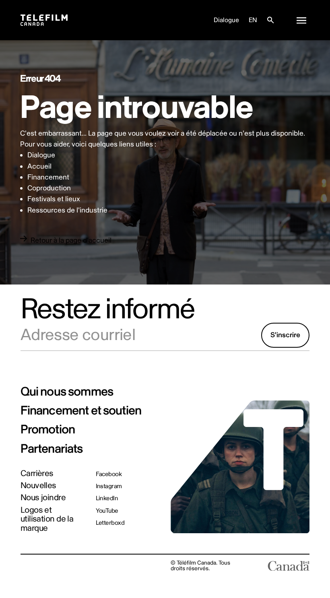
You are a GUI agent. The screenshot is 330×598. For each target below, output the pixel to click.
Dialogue (226, 20)
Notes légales (38, 565)
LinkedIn (107, 498)
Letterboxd (110, 523)
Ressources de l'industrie (67, 210)
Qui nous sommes (67, 391)
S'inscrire (285, 335)
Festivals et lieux (53, 199)
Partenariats (52, 448)
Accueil (39, 166)
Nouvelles (38, 486)
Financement (48, 177)
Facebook (109, 474)
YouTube (107, 510)
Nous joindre (43, 498)
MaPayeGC (74, 565)
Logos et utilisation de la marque (47, 520)
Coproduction (49, 188)
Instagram (109, 486)
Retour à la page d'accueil (71, 240)
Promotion (48, 429)
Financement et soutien (81, 410)
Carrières (37, 473)
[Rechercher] (270, 20)
